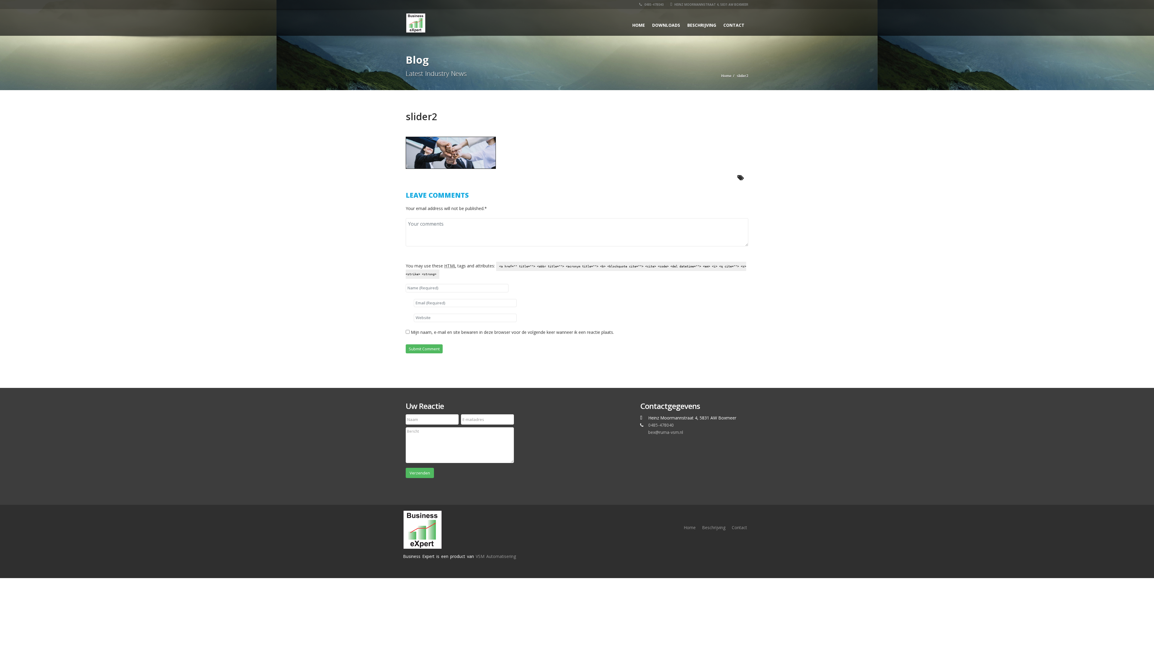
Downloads (666, 25)
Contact (733, 25)
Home (638, 25)
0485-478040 (653, 4)
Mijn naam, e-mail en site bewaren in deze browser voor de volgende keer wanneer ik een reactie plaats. (512, 332)
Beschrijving (701, 25)
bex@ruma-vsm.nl (665, 432)
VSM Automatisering (496, 556)
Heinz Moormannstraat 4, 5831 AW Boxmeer (710, 4)
